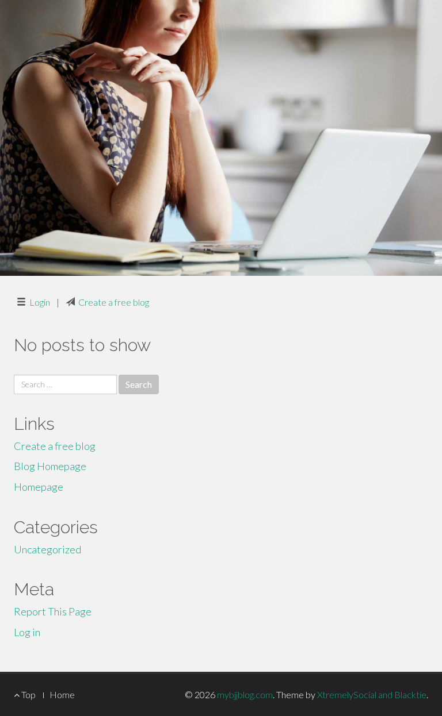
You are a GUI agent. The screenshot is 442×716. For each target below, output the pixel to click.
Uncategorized (47, 549)
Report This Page (53, 611)
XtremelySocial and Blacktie (371, 694)
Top (28, 694)
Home (62, 694)
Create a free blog (113, 302)
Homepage (38, 486)
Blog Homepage (50, 466)
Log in (27, 632)
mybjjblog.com (245, 694)
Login (39, 302)
